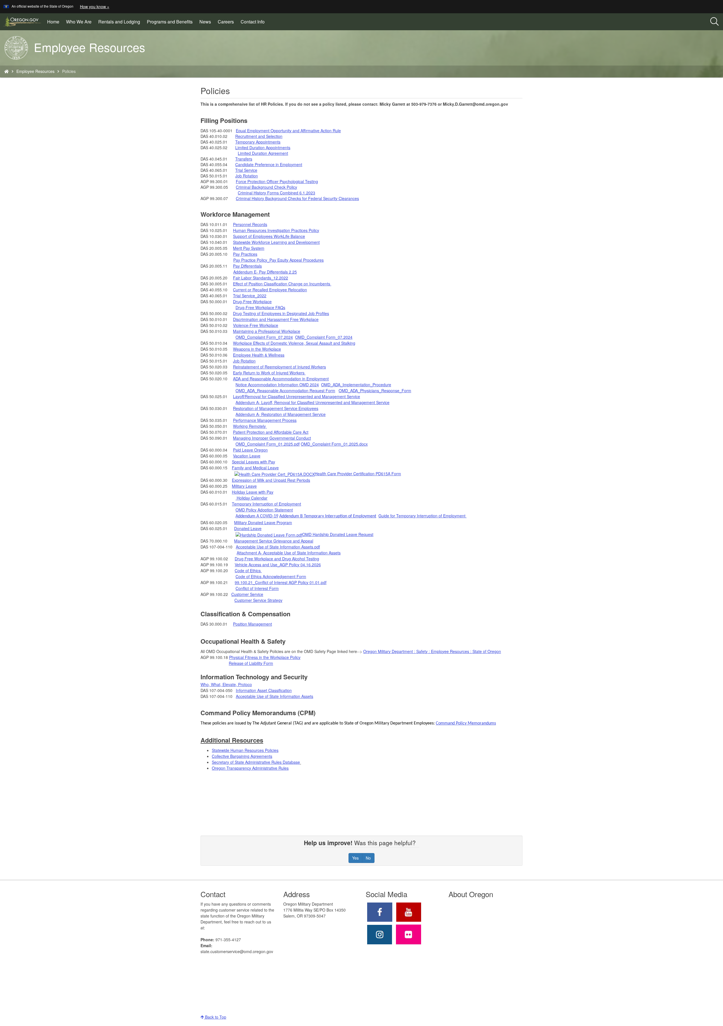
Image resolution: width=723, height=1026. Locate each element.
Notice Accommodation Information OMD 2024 (277, 384)
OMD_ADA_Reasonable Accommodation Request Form (285, 390)
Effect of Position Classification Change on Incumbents (282, 284)
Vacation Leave (246, 456)
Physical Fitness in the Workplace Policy (264, 657)
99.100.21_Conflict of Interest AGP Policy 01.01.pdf (280, 582)
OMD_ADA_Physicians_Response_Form (375, 390)
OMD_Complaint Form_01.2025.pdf (268, 444)
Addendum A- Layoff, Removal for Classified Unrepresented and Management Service (312, 402)
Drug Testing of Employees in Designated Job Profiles (281, 313)
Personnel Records (250, 224)
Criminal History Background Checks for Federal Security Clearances (297, 198)
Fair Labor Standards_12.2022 (260, 278)
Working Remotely (250, 426)
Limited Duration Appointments (262, 147)
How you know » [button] (94, 6)
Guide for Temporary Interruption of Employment (421, 516)
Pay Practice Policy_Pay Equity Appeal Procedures (278, 260)
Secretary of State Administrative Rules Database (256, 762)
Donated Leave (248, 528)
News (205, 21)
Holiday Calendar (251, 498)
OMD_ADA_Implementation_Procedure (356, 384)
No (368, 858)
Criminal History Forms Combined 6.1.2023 (276, 193)
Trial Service (246, 170)
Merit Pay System (248, 248)
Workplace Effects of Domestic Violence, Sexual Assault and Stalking (294, 343)
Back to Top (215, 1017)
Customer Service (247, 594)
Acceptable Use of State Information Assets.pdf (278, 547)
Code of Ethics (248, 570)
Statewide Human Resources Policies (245, 750)
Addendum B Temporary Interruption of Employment (327, 516)
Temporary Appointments (257, 142)
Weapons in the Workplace (257, 349)
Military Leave (244, 486)
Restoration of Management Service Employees (275, 408)
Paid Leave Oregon (250, 450)
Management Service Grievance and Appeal (273, 541)
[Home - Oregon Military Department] (6, 71)
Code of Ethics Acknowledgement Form (271, 576)
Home (53, 21)
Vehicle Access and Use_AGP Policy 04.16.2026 (278, 564)
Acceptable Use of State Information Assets (274, 696)
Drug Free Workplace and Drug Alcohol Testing (277, 558)
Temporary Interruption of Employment (266, 504)
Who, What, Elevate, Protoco (226, 684)
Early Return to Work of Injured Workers (269, 373)
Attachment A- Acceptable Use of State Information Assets (289, 553)
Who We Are (79, 21)
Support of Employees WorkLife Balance (269, 236)
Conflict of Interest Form (257, 588)
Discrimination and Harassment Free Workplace (276, 319)
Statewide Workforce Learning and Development (276, 242)
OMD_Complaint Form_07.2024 (264, 337)
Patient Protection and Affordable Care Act (270, 432)
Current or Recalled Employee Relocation (270, 289)
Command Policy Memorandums (466, 723)
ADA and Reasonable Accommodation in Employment (281, 378)
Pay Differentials (247, 266)
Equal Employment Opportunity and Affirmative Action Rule (288, 130)
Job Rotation (246, 176)
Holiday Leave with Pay (252, 492)
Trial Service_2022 (249, 295)
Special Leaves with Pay (253, 462)
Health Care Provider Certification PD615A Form (358, 473)
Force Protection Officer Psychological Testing (277, 181)
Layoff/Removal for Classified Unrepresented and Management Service (296, 396)
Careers (226, 21)
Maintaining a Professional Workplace (266, 331)
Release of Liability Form (251, 663)
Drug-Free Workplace (252, 301)
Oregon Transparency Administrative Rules (250, 768)
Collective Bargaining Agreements (242, 756)
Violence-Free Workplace (255, 325)
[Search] (714, 21)
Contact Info (253, 21)
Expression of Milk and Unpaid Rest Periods (271, 480)
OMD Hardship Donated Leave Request (337, 534)
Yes (355, 858)
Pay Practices (245, 254)
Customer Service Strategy (258, 600)
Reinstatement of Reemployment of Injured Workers (279, 367)
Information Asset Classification (264, 690)
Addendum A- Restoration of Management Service (281, 414)
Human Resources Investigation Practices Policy (276, 230)
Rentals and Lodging (119, 21)
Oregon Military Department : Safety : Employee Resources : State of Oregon (432, 651)
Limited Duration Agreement (263, 153)
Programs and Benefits (170, 21)
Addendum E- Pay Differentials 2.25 (265, 272)
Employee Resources (35, 71)
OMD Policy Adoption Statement (264, 510)
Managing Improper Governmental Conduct (272, 438)
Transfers (243, 159)
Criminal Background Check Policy (266, 187)
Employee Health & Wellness (258, 355)
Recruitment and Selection (258, 136)
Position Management (252, 624)
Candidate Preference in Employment (268, 164)
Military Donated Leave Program (263, 522)
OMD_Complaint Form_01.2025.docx (334, 444)
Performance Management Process (265, 420)
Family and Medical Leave (255, 467)
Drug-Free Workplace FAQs (260, 307)
